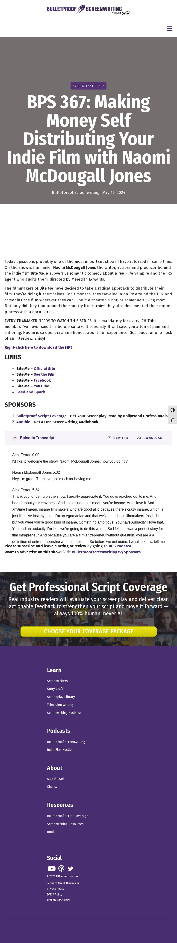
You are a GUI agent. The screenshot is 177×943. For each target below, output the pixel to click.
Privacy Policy (55, 888)
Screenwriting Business (64, 713)
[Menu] (169, 28)
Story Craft (55, 689)
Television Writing (60, 705)
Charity (52, 786)
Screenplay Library (61, 697)
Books (51, 832)
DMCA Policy (54, 894)
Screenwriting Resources (65, 824)
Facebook (42, 380)
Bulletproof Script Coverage (67, 816)
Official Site (44, 368)
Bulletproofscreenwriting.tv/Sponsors (106, 552)
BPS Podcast (120, 546)
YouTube (41, 386)
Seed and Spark (30, 392)
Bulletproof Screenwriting (75, 192)
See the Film (45, 374)
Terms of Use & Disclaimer (63, 883)
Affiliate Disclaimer (58, 900)
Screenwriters (57, 681)
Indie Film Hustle (59, 750)
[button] (51, 869)
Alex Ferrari (55, 779)
